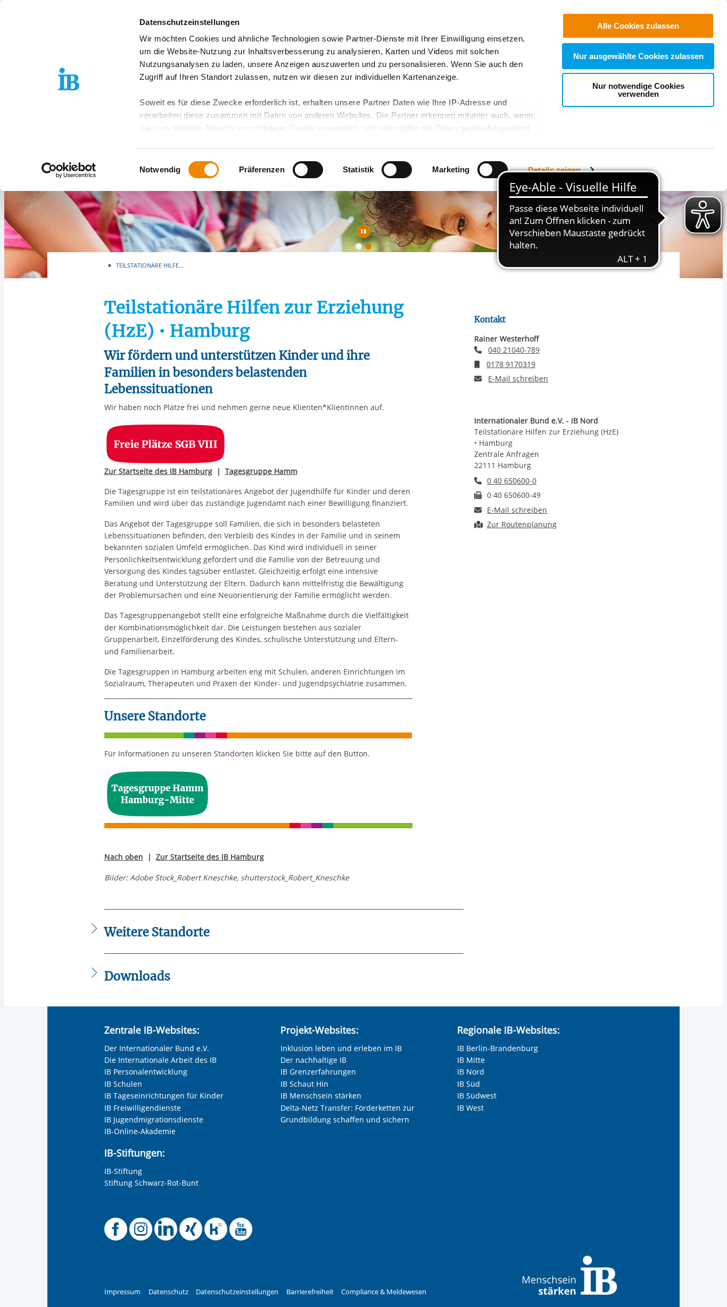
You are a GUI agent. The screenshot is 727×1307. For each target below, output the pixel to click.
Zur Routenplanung (522, 524)
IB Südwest (477, 1095)
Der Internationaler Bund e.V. (156, 1048)
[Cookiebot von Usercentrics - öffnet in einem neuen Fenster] (68, 170)
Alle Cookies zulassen (638, 25)
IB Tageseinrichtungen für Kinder (164, 1095)
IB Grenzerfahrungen (318, 1072)
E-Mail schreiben (518, 378)
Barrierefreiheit (310, 1291)
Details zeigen (554, 169)
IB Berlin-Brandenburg (497, 1048)
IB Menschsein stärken (320, 1095)
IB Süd (468, 1084)
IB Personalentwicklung (145, 1072)
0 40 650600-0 (511, 481)
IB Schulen (123, 1084)
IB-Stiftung (123, 1171)
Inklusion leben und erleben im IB (341, 1048)
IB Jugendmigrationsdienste (153, 1119)
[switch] (308, 169)
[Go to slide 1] (361, 248)
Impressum (122, 1291)
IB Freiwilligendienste (142, 1108)
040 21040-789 (514, 350)
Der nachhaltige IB (313, 1060)
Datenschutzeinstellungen (237, 1291)
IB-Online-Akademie (140, 1131)
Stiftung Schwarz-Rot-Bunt (151, 1183)
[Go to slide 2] (370, 248)
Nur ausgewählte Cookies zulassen (638, 56)
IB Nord (470, 1072)
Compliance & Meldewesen (383, 1291)
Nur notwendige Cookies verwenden (638, 89)
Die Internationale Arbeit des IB (160, 1060)
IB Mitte (471, 1060)
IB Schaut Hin (304, 1084)
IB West (470, 1108)
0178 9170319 (510, 364)
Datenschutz (168, 1291)
